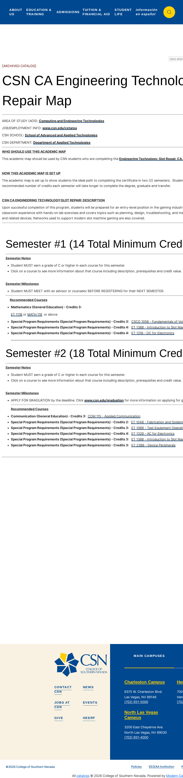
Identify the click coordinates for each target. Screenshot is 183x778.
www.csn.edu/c (54, 128)
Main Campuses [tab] (149, 656)
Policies (136, 766)
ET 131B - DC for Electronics (152, 333)
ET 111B (16, 314)
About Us (16, 12)
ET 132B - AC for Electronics (152, 433)
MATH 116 (34, 314)
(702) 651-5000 (136, 702)
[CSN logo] (80, 665)
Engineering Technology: (139, 159)
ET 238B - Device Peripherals (153, 445)
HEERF (89, 718)
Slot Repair (167, 159)
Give (58, 718)
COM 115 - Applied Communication (114, 416)
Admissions (68, 12)
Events (90, 702)
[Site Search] (169, 12)
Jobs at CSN (62, 705)
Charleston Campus (144, 682)
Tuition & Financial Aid (96, 12)
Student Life (124, 12)
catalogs (82, 776)
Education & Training (39, 12)
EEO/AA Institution (161, 766)
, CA (179, 159)
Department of (44, 142)
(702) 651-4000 (136, 737)
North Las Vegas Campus (141, 715)
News (88, 687)
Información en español (147, 12)
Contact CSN (63, 689)
